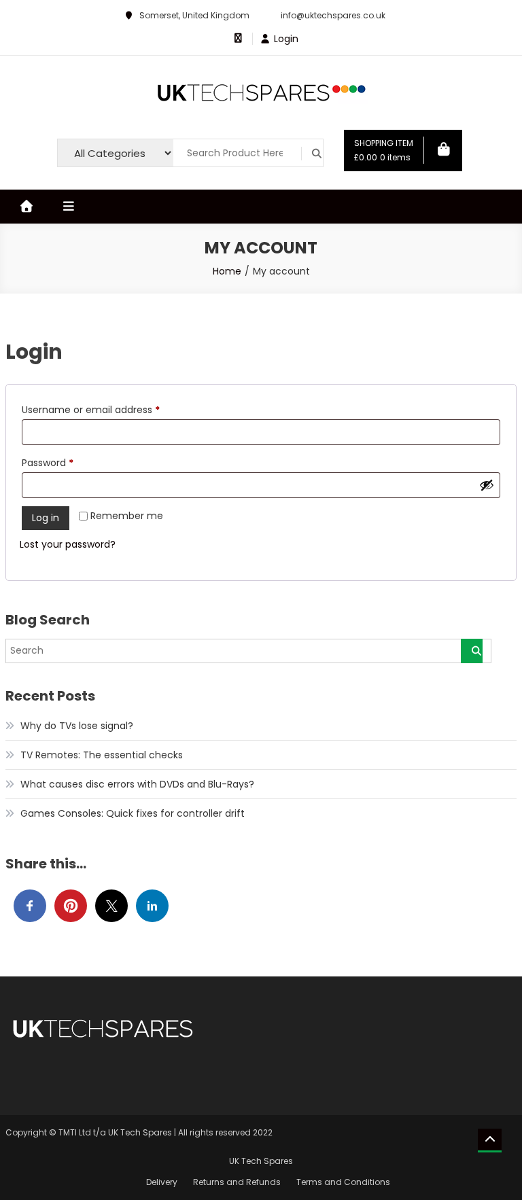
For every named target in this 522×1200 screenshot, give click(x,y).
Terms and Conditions (343, 1182)
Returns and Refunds (237, 1182)
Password (68, 462)
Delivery (161, 1182)
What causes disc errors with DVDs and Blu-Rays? (137, 784)
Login (286, 39)
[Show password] (486, 485)
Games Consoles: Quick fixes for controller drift (133, 813)
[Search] (472, 651)
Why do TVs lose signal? (76, 726)
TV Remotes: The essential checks (101, 755)
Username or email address (111, 409)
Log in (45, 518)
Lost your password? (68, 544)
